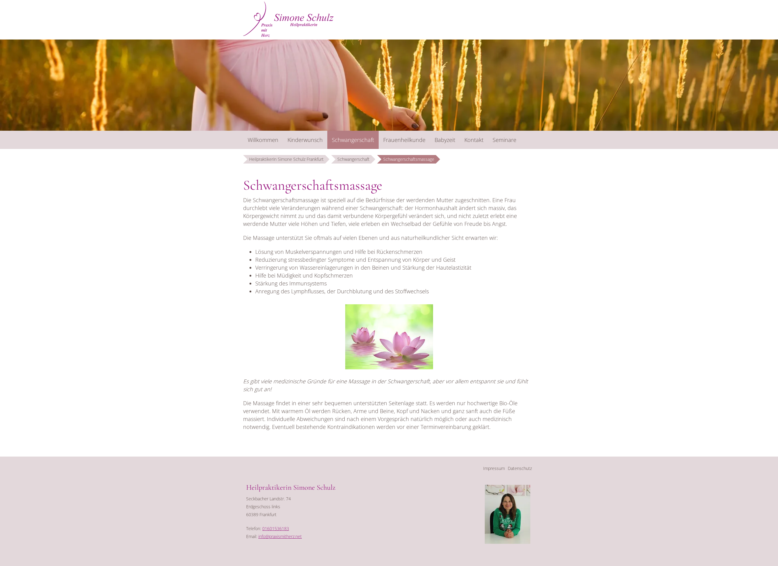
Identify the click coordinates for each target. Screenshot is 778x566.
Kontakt (474, 139)
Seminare (504, 139)
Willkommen (263, 139)
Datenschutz (520, 468)
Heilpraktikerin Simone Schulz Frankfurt (286, 159)
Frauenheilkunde (404, 139)
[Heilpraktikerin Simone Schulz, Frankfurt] (507, 542)
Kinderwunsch (305, 139)
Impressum (494, 468)
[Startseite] (288, 20)
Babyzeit (445, 139)
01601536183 (275, 528)
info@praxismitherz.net (280, 536)
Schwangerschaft (353, 139)
